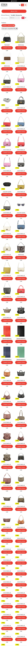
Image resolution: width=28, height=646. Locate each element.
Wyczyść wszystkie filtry (9, 28)
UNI (7, 50)
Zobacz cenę (7, 47)
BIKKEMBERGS (7, 338)
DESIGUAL (21, 45)
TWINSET (7, 45)
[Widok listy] (25, 18)
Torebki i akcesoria (16, 15)
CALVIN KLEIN (7, 192)
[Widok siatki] (23, 18)
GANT (7, 108)
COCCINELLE (21, 66)
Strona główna (5, 15)
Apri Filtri (14, 11)
